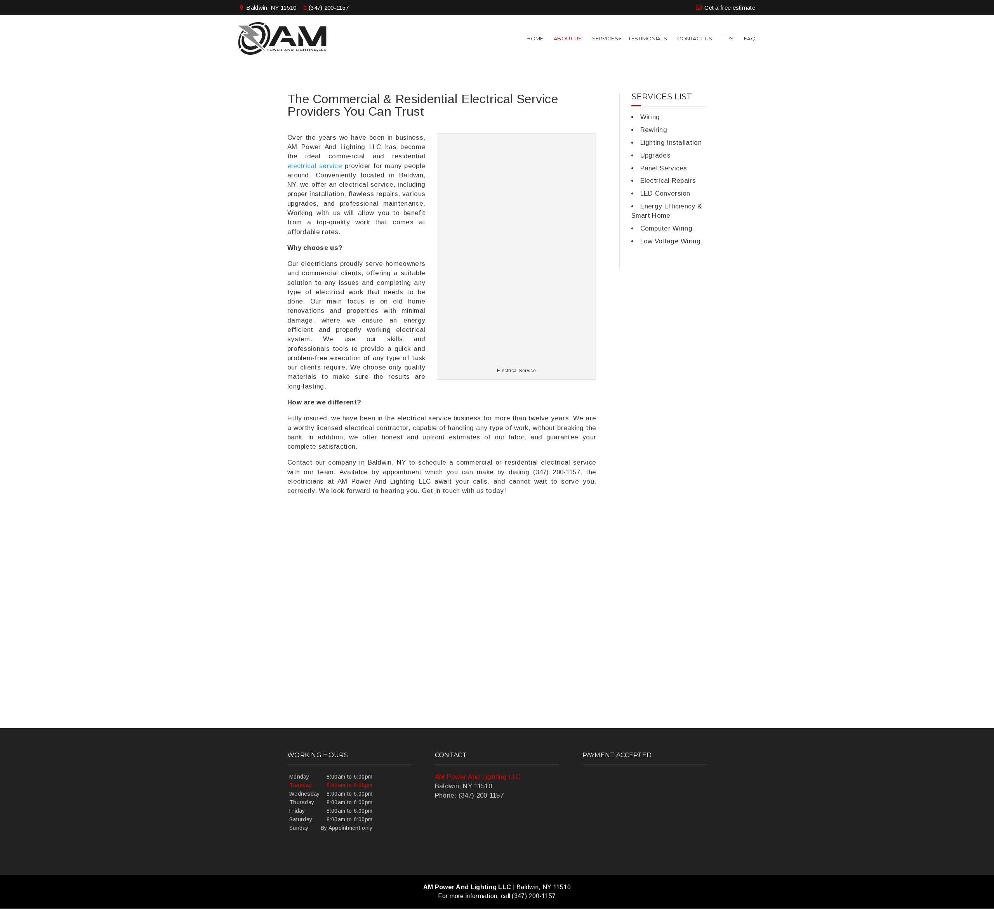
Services (605, 38)
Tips (728, 38)
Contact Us (694, 38)
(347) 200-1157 (329, 7)
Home (535, 38)
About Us (568, 38)
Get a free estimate (729, 7)
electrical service (314, 166)
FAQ (750, 38)
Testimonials (647, 38)
